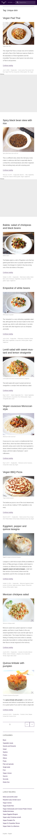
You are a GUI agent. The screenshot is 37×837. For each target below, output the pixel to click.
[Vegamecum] (4, 2)
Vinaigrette (5, 398)
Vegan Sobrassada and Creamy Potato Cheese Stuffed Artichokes (17, 810)
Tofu (29, 72)
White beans (21, 338)
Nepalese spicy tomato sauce (12, 800)
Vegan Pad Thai (11, 18)
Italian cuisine (22, 517)
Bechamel (22, 583)
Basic (4, 740)
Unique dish (17, 72)
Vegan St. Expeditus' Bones (11, 823)
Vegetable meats (8, 743)
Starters (5, 752)
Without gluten (23, 72)
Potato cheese (9, 518)
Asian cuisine (21, 70)
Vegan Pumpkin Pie (9, 820)
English (10, 833)
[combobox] (25, 2)
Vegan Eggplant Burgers (10, 814)
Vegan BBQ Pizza (12, 472)
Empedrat (26, 338)
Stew (26, 174)
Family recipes (16, 518)
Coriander (25, 652)
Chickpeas (11, 278)
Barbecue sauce (24, 518)
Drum (14, 716)
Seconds (22, 174)
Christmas (9, 585)
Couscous (29, 463)
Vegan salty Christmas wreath (12, 817)
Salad (31, 277)
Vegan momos (7, 803)
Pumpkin (22, 714)
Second (11, 176)
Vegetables (31, 174)
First (22, 395)
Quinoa (4, 587)
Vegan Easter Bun (8, 806)
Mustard (9, 397)
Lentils (4, 397)
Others (5, 758)
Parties (5, 755)
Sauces (5, 776)
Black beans (23, 277)
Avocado (20, 652)
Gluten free (6, 782)
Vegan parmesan (16, 585)
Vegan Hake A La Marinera (11, 826)
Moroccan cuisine (22, 463)
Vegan (31, 72)
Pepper (23, 585)
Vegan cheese (7, 773)
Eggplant (27, 583)
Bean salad (6, 278)
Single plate (14, 70)
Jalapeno (18, 654)
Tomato (4, 655)
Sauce (10, 464)
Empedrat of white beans (16, 288)
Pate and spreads (8, 764)
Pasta (4, 761)
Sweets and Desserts (9, 746)
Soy (13, 464)
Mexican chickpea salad (16, 594)
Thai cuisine (28, 70)
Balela (28, 277)
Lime (22, 654)
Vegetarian (27, 176)
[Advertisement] (18, 93)
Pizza (28, 517)
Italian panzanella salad (10, 797)
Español (5, 833)
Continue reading (8, 65)
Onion (26, 714)
